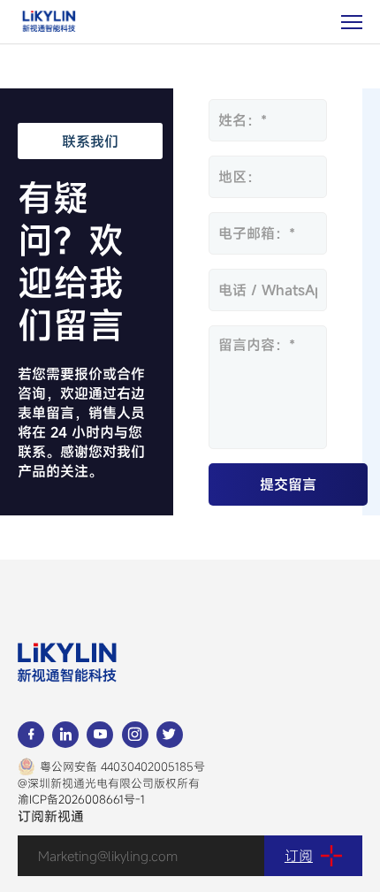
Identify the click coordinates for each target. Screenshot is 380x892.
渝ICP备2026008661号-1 (81, 799)
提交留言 (288, 484)
